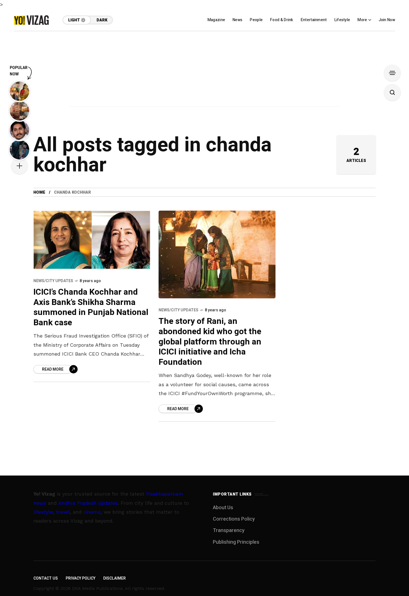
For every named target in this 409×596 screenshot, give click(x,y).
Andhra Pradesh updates (88, 503)
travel (63, 512)
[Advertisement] (204, 70)
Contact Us (45, 578)
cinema (92, 512)
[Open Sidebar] (392, 73)
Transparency (229, 530)
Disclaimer (114, 578)
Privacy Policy (80, 578)
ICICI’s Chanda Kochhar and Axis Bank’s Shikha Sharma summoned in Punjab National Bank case (90, 307)
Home (39, 192)
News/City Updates (53, 281)
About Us (223, 507)
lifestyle (43, 512)
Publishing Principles (236, 542)
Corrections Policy (234, 519)
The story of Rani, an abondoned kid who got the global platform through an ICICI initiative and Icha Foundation (210, 341)
